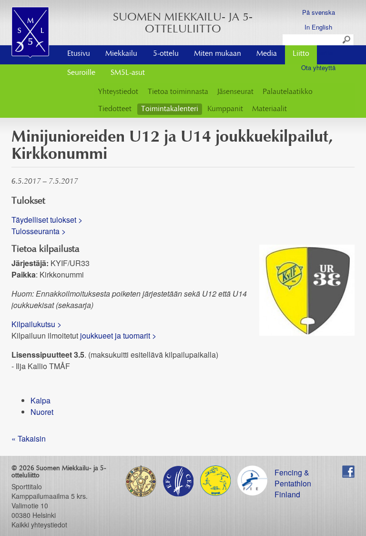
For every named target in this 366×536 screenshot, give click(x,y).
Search (347, 40)
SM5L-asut (128, 73)
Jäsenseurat (235, 92)
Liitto (301, 54)
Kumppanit (225, 109)
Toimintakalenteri (169, 109)
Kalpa (40, 400)
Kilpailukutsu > (36, 324)
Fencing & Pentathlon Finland (292, 472)
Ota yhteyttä (318, 67)
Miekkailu (121, 54)
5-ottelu (166, 54)
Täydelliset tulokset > (46, 219)
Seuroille (81, 73)
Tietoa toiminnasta (178, 92)
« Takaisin (28, 438)
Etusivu (78, 54)
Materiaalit (269, 109)
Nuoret (41, 411)
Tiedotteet (115, 109)
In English (318, 26)
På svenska (318, 12)
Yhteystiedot (118, 92)
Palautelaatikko (288, 92)
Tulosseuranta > (38, 231)
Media (266, 54)
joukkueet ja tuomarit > (118, 335)
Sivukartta (319, 52)
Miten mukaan (217, 54)
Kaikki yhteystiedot (39, 524)
